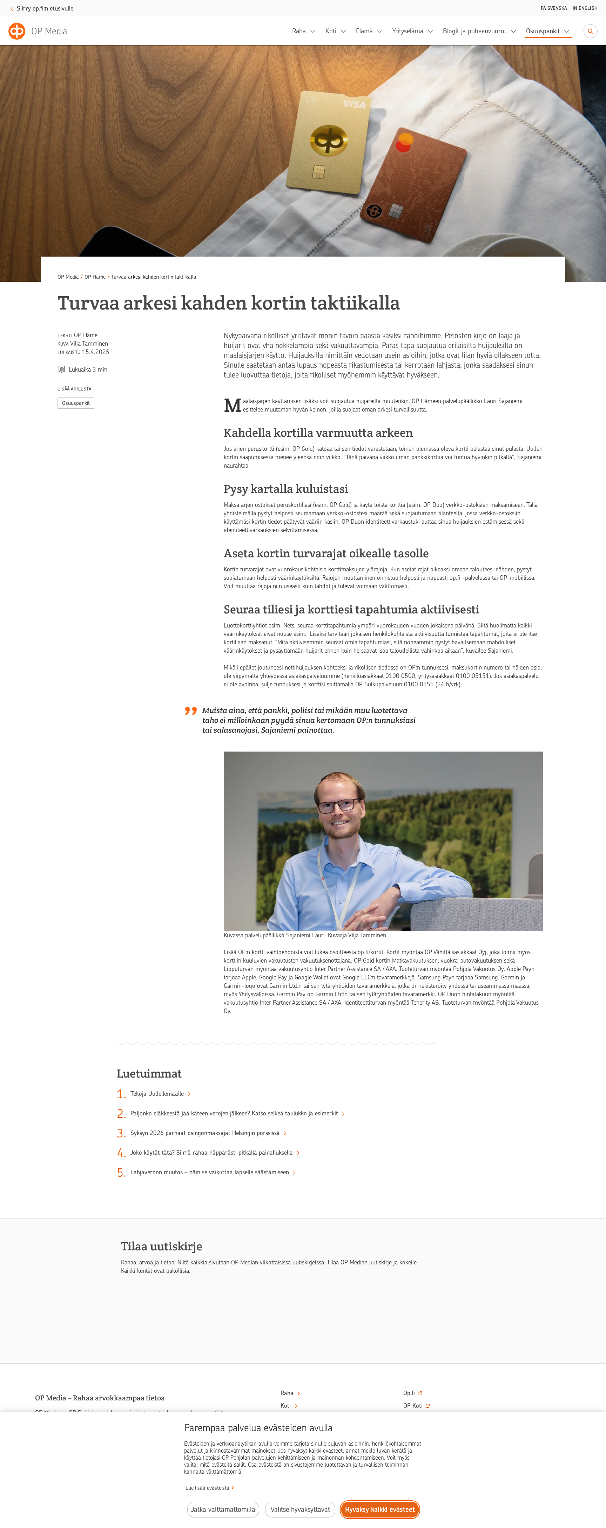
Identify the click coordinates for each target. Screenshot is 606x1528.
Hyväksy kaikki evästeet (380, 1510)
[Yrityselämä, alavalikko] (432, 31)
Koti (330, 31)
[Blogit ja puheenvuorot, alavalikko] (515, 31)
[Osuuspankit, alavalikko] (569, 31)
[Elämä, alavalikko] (382, 31)
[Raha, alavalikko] (315, 31)
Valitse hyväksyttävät (300, 1510)
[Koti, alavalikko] (345, 31)
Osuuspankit (543, 31)
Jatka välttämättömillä (223, 1510)
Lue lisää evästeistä (207, 1488)
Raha (299, 31)
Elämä (364, 31)
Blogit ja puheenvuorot (474, 31)
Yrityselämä (407, 31)
